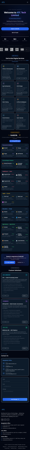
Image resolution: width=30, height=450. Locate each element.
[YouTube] (5, 419)
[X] (8, 419)
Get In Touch (15, 32)
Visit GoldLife (10, 262)
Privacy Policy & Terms (12, 446)
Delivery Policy (14, 448)
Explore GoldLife (15, 28)
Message (4, 389)
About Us (5, 446)
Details (24, 295)
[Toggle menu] (27, 2)
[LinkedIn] (2, 419)
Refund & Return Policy (22, 446)
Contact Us (20, 262)
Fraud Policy (7, 448)
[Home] (3, 2)
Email (4, 384)
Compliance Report (21, 448)
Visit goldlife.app (16, 141)
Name (4, 379)
